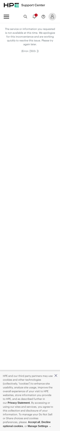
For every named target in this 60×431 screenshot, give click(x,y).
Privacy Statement (19, 402)
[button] (56, 375)
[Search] (25, 16)
